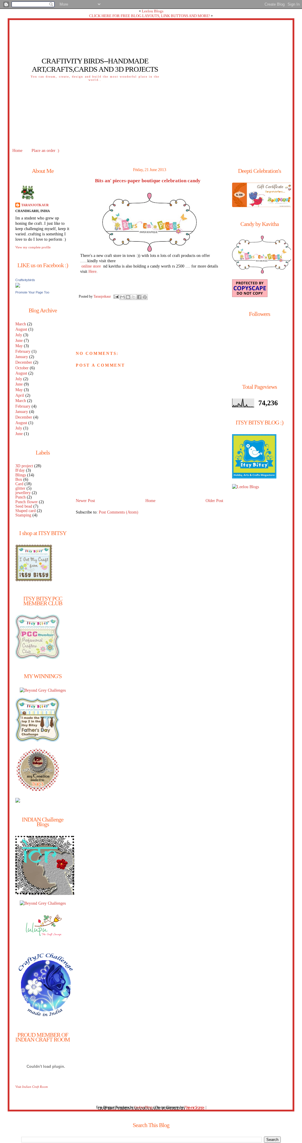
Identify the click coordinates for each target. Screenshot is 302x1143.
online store (91, 266)
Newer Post (85, 500)
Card (19, 484)
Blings (20, 475)
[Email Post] (116, 296)
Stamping (23, 515)
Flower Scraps (194, 1107)
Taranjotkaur (35, 205)
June (19, 340)
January (21, 357)
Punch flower (26, 502)
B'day (20, 470)
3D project (24, 466)
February (22, 351)
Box (18, 479)
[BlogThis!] (128, 297)
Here (92, 271)
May (19, 346)
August (21, 329)
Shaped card (25, 511)
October (22, 368)
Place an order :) (45, 150)
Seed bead (23, 506)
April (19, 395)
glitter (20, 488)
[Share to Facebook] (139, 297)
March (20, 324)
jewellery (23, 493)
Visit (31, 1086)
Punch (20, 497)
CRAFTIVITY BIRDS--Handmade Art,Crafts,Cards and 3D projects (95, 65)
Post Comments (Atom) (118, 512)
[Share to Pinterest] (145, 297)
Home (17, 150)
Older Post (214, 500)
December (23, 362)
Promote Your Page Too (32, 292)
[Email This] (122, 297)
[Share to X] (134, 297)
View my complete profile (33, 247)
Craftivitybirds (25, 280)
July (18, 335)
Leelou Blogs (152, 11)
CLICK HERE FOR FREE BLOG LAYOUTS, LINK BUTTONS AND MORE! (149, 16)
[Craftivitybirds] (17, 286)
